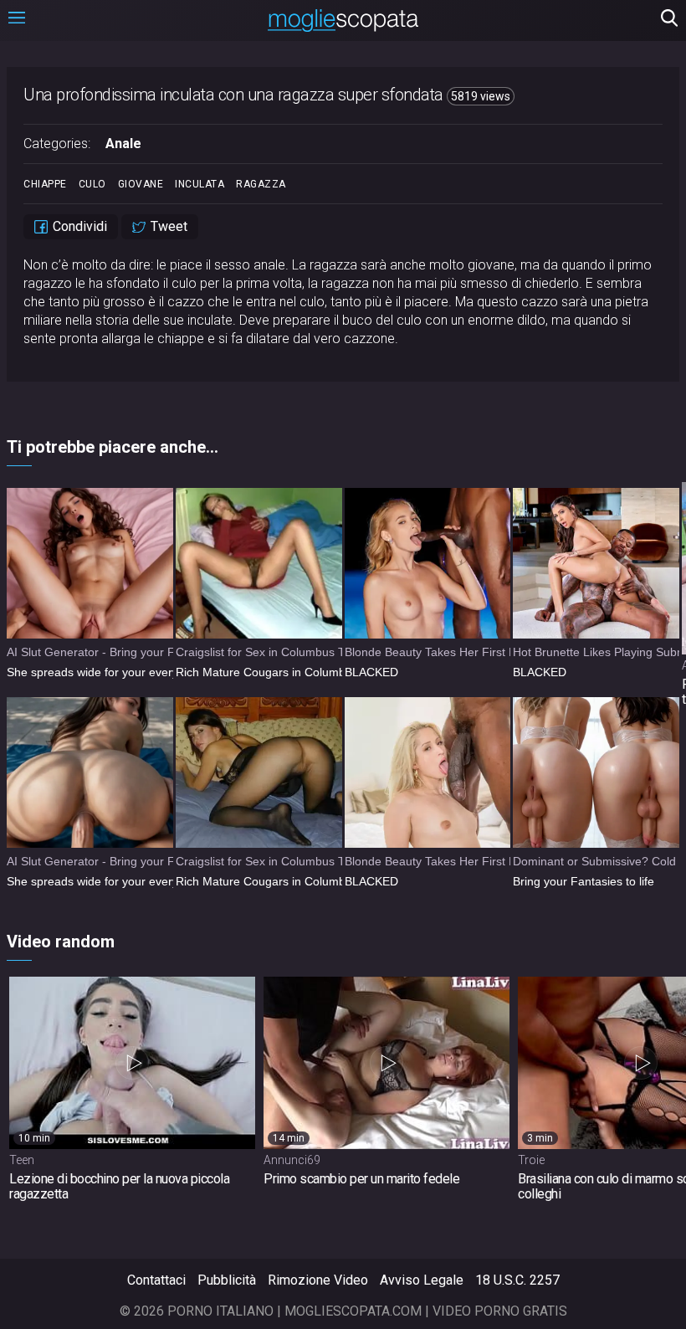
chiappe (45, 184)
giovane (141, 184)
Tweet (167, 226)
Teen (21, 1160)
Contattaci (156, 1280)
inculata (199, 184)
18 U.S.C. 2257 (517, 1280)
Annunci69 (292, 1160)
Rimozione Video (318, 1280)
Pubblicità (226, 1280)
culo (92, 184)
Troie (531, 1160)
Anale (123, 143)
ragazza (261, 184)
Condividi (78, 226)
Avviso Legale (421, 1280)
